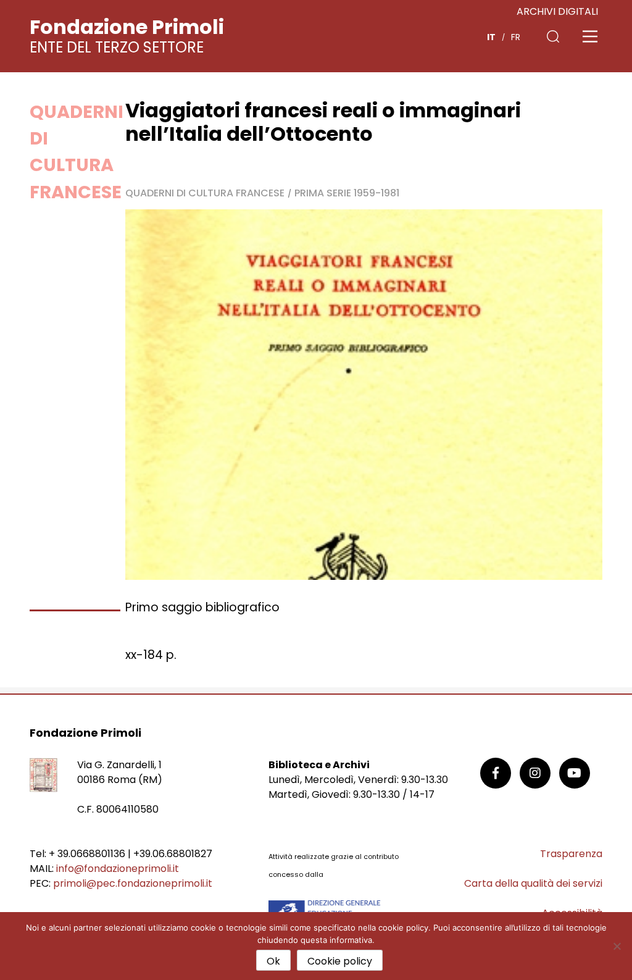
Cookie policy (339, 961)
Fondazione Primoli (127, 27)
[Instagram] (535, 773)
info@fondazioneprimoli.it (117, 868)
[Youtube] (574, 773)
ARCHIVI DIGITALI (557, 11)
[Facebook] (495, 773)
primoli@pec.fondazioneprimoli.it (132, 883)
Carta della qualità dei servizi (533, 883)
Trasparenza (571, 854)
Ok (273, 961)
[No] (616, 946)
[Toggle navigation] (590, 36)
